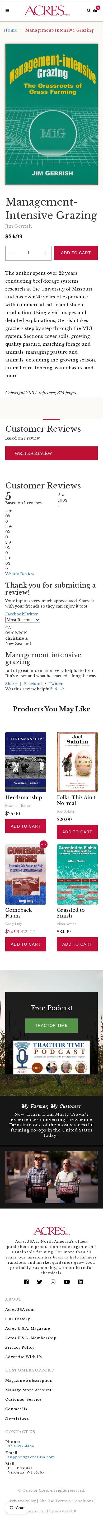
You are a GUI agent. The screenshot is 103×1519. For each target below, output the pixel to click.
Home (10, 30)
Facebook (33, 683)
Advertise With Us (23, 1357)
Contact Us (16, 1409)
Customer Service (23, 1399)
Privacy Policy (19, 1347)
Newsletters (17, 1418)
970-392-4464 (21, 1446)
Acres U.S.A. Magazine (27, 1328)
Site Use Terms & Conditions (66, 1501)
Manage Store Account (28, 1390)
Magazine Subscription (29, 1380)
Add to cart (25, 826)
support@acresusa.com (31, 1457)
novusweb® (66, 1511)
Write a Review (19, 574)
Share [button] (11, 683)
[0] (95, 10)
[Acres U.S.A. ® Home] (47, 11)
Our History (17, 1319)
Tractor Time (51, 1025)
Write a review (33, 453)
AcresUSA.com (20, 1309)
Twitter (56, 683)
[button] (55, 689)
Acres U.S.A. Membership (31, 1338)
